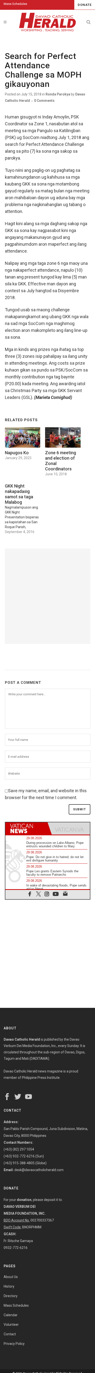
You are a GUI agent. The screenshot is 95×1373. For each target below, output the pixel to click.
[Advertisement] (47, 596)
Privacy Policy (14, 1344)
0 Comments (44, 101)
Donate (85, 5)
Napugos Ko (17, 452)
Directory (11, 1296)
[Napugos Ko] (22, 437)
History (9, 1286)
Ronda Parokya (58, 94)
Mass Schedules (15, 4)
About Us (11, 1277)
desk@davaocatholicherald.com (39, 1170)
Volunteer (11, 1324)
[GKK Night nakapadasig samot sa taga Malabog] (25, 507)
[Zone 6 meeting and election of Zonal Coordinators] (63, 437)
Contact (10, 1334)
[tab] (26, 828)
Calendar (11, 1315)
